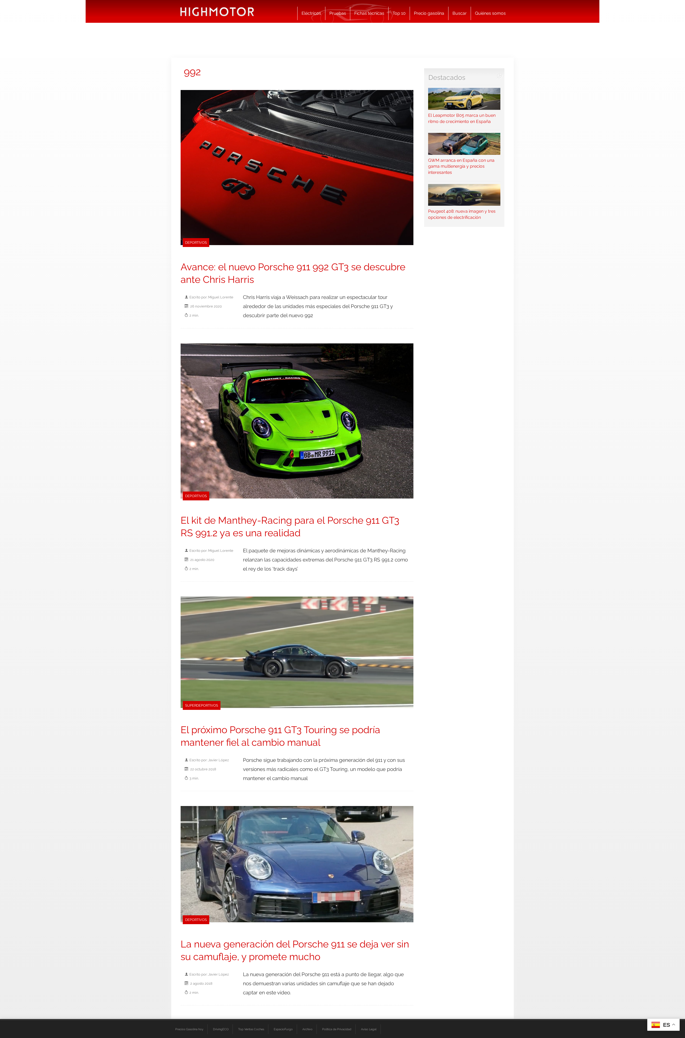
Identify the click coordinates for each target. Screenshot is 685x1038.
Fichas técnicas (369, 13)
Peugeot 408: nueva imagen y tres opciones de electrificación (462, 214)
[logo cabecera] (217, 11)
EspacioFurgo (283, 1029)
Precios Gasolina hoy (189, 1029)
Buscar (459, 13)
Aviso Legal (368, 1029)
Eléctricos (311, 13)
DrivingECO (221, 1029)
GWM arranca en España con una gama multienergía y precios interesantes (461, 166)
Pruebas (337, 13)
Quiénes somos (490, 13)
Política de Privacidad (336, 1029)
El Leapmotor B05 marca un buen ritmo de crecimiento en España (462, 118)
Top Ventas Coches (251, 1029)
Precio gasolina (429, 13)
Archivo (307, 1029)
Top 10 (399, 13)
